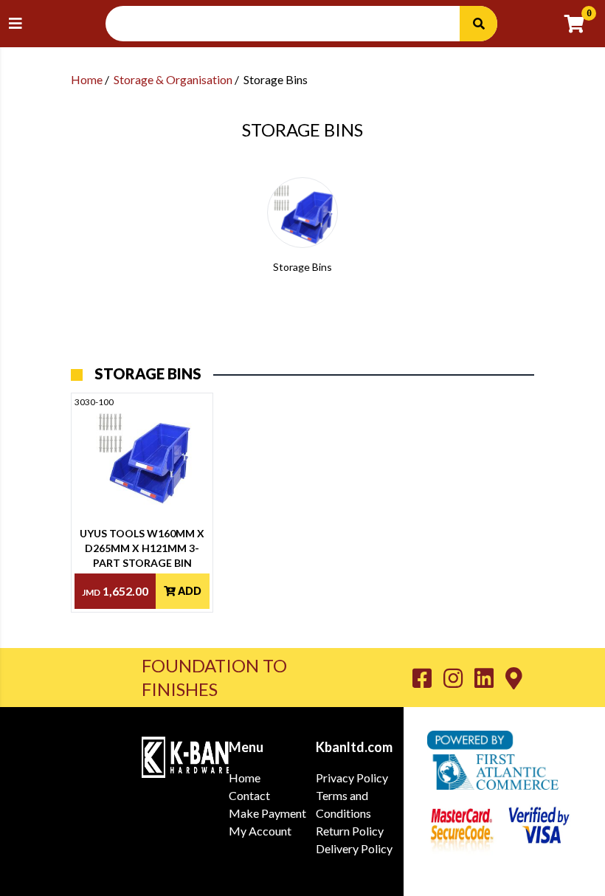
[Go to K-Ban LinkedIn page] (489, 677)
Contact (249, 795)
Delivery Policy (354, 848)
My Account (260, 831)
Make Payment (267, 813)
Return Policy (350, 831)
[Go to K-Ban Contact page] (513, 677)
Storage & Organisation (173, 79)
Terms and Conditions (343, 804)
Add (188, 591)
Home (87, 79)
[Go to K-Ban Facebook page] (427, 677)
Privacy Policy (352, 778)
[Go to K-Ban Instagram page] (458, 677)
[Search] (478, 23)
